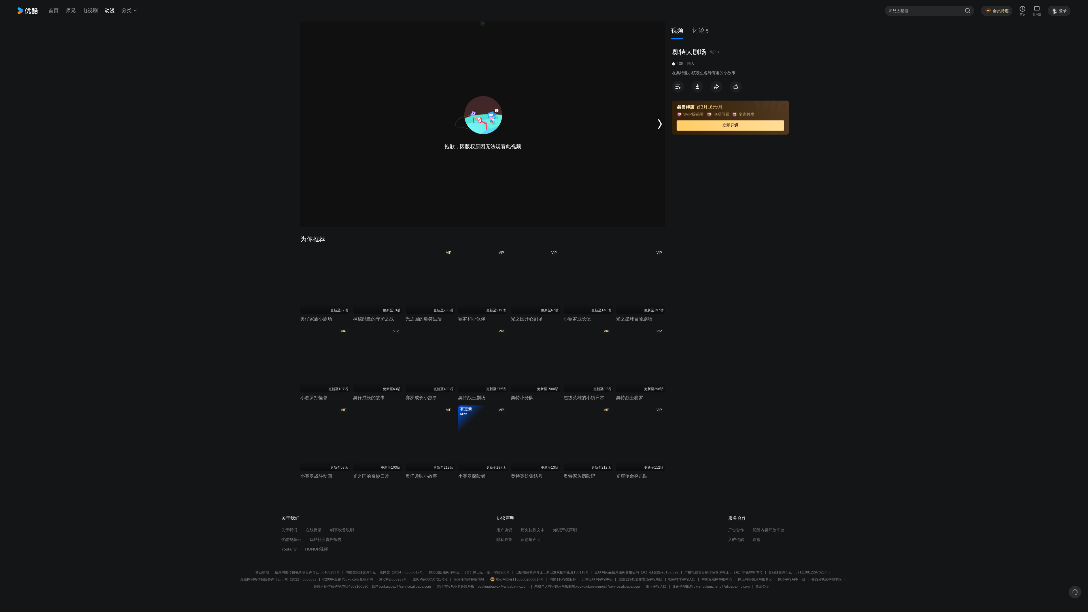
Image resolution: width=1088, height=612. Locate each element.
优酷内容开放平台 (768, 530)
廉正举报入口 (656, 586)
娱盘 (756, 539)
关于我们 (289, 530)
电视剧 (90, 10)
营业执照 (262, 572)
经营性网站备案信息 (469, 579)
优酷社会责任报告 (325, 539)
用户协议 (504, 530)
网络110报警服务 (563, 579)
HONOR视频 (316, 549)
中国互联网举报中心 (717, 579)
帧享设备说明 (342, 530)
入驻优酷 (736, 539)
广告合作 (736, 530)
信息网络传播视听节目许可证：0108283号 (307, 572)
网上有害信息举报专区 (755, 579)
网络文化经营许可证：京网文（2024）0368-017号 (384, 572)
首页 (53, 10)
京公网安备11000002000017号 (520, 579)
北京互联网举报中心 (597, 579)
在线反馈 (314, 530)
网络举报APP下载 (791, 579)
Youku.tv (289, 549)
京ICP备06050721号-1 (430, 579)
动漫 (110, 10)
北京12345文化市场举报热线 (640, 579)
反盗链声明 (531, 539)
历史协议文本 (533, 530)
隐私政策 (504, 539)
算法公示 (762, 586)
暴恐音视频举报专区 (826, 579)
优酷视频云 (291, 539)
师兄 (70, 10)
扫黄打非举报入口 (682, 579)
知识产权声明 (565, 530)
